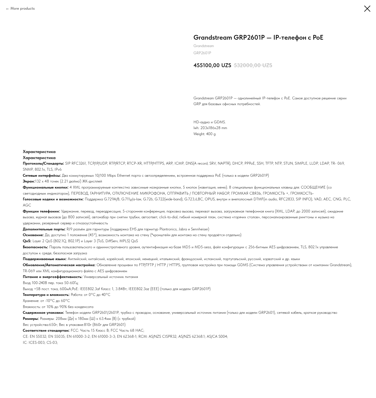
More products (22, 8)
